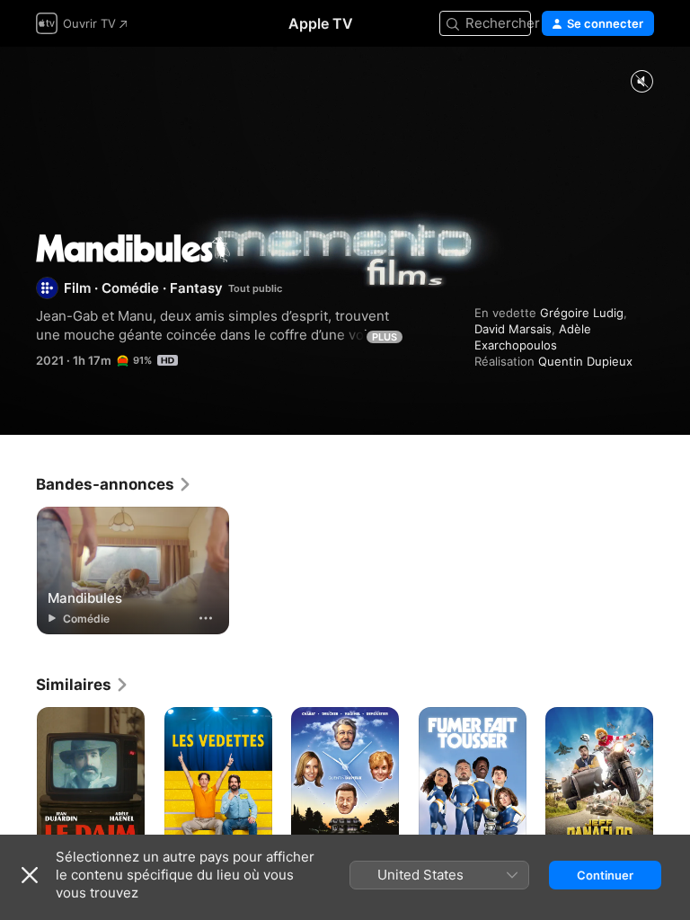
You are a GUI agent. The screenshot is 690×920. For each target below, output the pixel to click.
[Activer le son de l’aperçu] (641, 82)
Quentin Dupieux (585, 361)
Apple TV (320, 23)
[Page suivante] (672, 788)
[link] (114, 484)
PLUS (384, 337)
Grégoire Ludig (582, 312)
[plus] (205, 618)
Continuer (605, 875)
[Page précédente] (18, 788)
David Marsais (513, 329)
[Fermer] (30, 875)
